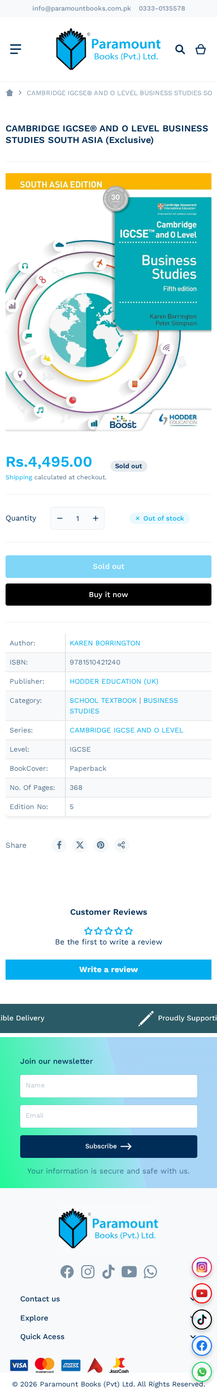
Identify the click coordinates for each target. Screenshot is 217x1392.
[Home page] (9, 93)
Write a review (108, 969)
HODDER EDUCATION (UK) (114, 681)
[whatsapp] (150, 1271)
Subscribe (101, 1146)
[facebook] (67, 1271)
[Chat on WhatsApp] (202, 1372)
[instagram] (87, 1271)
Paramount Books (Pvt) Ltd (86, 1384)
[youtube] (129, 1271)
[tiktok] (108, 1271)
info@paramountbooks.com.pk (81, 8)
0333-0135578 (162, 8)
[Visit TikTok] (202, 1319)
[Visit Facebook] (202, 1346)
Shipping (19, 477)
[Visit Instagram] (202, 1267)
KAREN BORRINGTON (105, 643)
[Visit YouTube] (202, 1293)
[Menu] (15, 49)
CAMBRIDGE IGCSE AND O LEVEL (126, 730)
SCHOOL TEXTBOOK (103, 700)
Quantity (21, 518)
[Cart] (200, 49)
